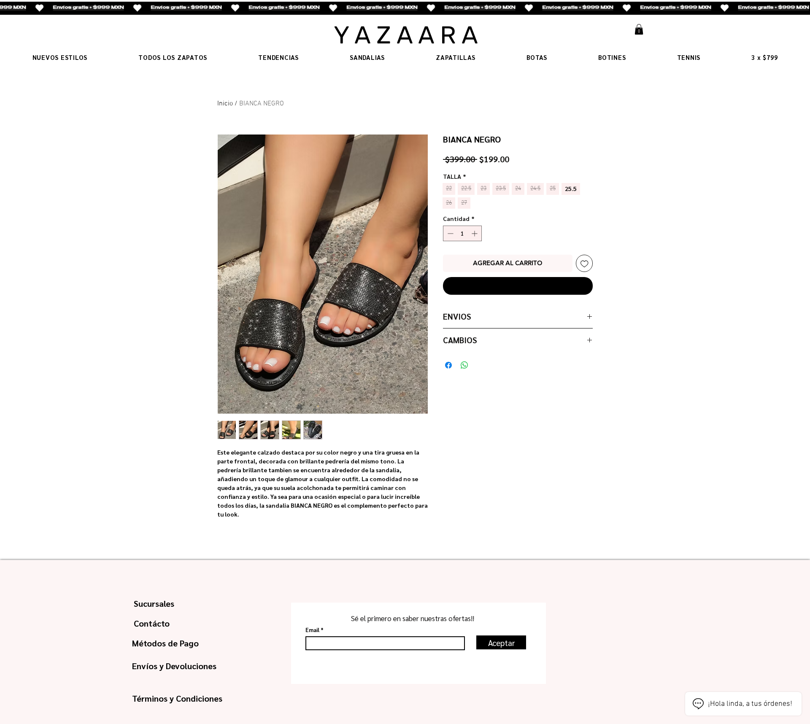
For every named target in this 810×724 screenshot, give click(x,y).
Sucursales (154, 603)
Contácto (152, 623)
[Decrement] (449, 233)
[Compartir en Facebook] (448, 365)
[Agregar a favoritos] (584, 263)
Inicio (225, 104)
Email (312, 629)
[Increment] (475, 233)
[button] (638, 29)
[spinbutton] (462, 233)
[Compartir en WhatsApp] (464, 365)
